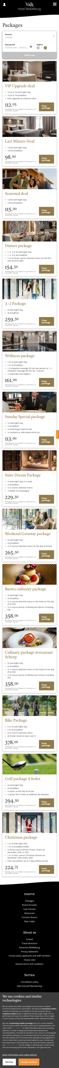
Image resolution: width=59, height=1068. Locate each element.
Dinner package (18, 246)
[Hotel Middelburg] (29, 6)
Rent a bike (29, 921)
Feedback (58, 434)
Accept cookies (29, 1062)
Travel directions (29, 943)
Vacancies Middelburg (29, 947)
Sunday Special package (25, 417)
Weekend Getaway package (28, 534)
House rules (29, 959)
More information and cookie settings (19, 1054)
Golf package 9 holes (22, 779)
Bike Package (16, 721)
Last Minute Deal (19, 141)
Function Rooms (29, 917)
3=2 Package (15, 304)
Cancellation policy (29, 981)
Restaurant (29, 913)
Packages (29, 900)
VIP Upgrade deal (20, 86)
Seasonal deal (16, 194)
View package (46, 106)
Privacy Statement (29, 951)
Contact (29, 939)
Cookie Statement (11, 1045)
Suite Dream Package (23, 475)
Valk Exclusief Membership (29, 986)
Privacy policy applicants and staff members (29, 955)
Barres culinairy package (25, 589)
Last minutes (29, 909)
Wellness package (20, 356)
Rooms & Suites (29, 905)
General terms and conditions (29, 964)
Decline (9, 1062)
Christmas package (21, 838)
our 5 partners (17, 1028)
